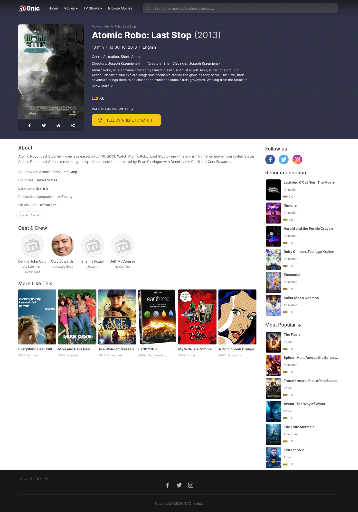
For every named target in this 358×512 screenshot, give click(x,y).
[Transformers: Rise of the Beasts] (273, 388)
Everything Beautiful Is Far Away (37, 349)
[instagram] (297, 163)
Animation (111, 56)
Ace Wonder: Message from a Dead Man (117, 349)
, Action (135, 56)
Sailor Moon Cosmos (301, 298)
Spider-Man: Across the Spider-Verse (311, 357)
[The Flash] (273, 342)
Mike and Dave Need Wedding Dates (77, 349)
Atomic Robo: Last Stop (120, 26)
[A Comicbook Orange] (237, 316)
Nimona (290, 205)
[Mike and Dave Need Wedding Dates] (77, 316)
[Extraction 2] (273, 457)
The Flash (292, 334)
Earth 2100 (147, 349)
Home (53, 8)
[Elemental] (273, 282)
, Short (124, 56)
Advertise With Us (34, 479)
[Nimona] (273, 213)
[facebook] (270, 163)
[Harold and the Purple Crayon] (273, 236)
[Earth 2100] (157, 316)
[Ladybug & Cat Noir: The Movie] (273, 190)
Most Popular (280, 325)
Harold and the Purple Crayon (308, 228)
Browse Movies (120, 8)
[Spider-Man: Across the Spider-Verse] (273, 365)
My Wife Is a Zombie (195, 349)
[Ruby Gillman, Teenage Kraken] (273, 259)
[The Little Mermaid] (273, 434)
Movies (69, 8)
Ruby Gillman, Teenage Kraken (309, 251)
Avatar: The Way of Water (304, 404)
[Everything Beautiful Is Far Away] (37, 316)
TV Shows (91, 8)
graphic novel (29, 215)
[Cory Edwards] (62, 245)
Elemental (292, 275)
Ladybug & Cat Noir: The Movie (309, 182)
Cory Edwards (62, 261)
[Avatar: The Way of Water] (273, 411)
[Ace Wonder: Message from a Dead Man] (117, 316)
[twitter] (284, 163)
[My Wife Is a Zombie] (197, 316)
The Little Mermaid (299, 427)
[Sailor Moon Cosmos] (273, 305)
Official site (47, 205)
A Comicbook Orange (236, 349)
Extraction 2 (294, 450)
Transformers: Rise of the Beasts (311, 381)
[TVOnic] (29, 8)
